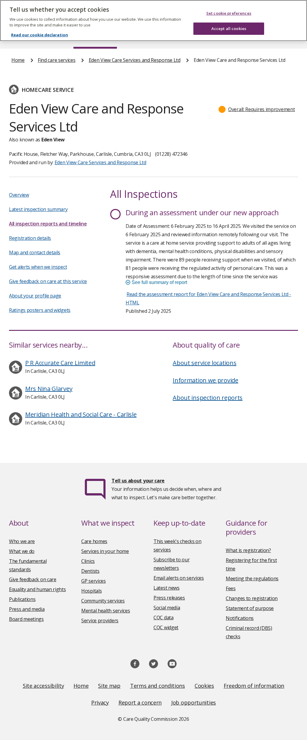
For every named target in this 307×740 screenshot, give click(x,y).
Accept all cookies (228, 28)
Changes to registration (252, 598)
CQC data (164, 617)
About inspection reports (208, 398)
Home (18, 60)
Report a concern (140, 702)
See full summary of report (158, 282)
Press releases (169, 597)
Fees (231, 588)
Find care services (57, 60)
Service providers (99, 620)
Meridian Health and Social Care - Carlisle (80, 414)
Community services (103, 600)
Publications (22, 599)
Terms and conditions (157, 685)
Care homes (94, 541)
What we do (21, 551)
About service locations (204, 363)
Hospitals (91, 590)
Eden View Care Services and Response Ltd (134, 60)
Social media (167, 607)
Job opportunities (193, 702)
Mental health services (105, 610)
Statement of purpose (250, 608)
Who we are (22, 541)
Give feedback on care (32, 579)
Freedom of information (254, 685)
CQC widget (166, 627)
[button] (257, 109)
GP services (93, 581)
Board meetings (26, 619)
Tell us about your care (138, 480)
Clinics (88, 561)
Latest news (167, 587)
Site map (109, 685)
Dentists (90, 571)
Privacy (100, 702)
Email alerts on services (179, 578)
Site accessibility (43, 685)
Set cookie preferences (228, 13)
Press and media (27, 609)
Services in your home (105, 551)
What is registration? (248, 550)
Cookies (204, 685)
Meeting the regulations (252, 578)
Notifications (240, 618)
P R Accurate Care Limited (60, 363)
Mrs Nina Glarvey (48, 389)
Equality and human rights (37, 589)
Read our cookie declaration (39, 35)
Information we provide (205, 380)
